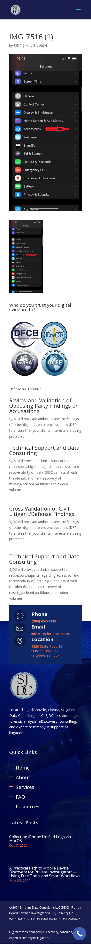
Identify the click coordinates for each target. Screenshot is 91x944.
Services (25, 787)
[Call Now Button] (79, 933)
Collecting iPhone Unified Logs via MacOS (40, 838)
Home (23, 767)
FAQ (20, 797)
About (23, 777)
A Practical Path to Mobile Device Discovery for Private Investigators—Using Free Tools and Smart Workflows (44, 871)
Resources (27, 806)
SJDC (18, 45)
